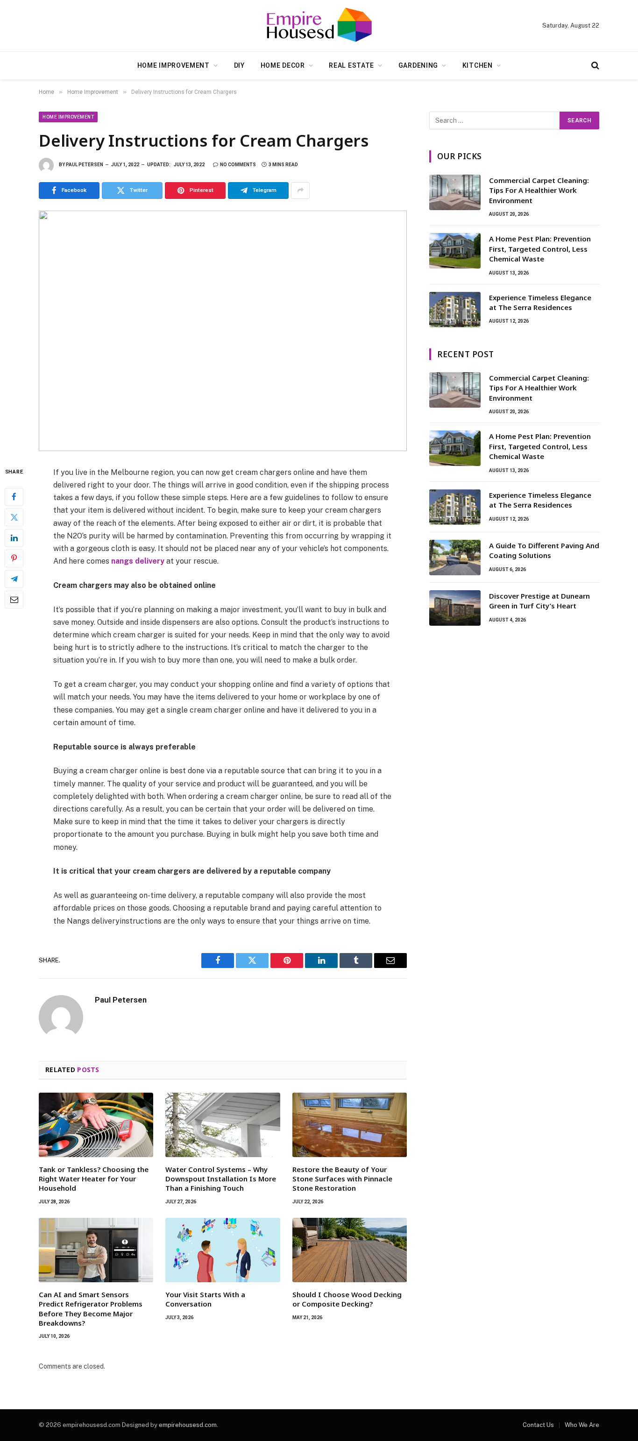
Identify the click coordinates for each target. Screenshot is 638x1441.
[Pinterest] (14, 558)
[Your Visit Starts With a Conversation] (222, 1250)
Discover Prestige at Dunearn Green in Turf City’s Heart (539, 600)
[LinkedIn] (14, 537)
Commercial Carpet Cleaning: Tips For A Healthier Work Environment (539, 190)
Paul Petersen (84, 164)
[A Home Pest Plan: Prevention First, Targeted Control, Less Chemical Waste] (455, 250)
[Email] (14, 599)
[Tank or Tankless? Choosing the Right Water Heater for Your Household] (96, 1125)
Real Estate (351, 65)
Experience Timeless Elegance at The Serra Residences (540, 302)
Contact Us (538, 1424)
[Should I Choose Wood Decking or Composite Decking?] (349, 1250)
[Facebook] (14, 496)
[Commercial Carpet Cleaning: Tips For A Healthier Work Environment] (455, 192)
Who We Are (582, 1424)
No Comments (238, 164)
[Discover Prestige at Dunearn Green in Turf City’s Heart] (455, 608)
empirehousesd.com (188, 1424)
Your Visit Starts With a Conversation (205, 1299)
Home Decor (283, 65)
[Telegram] (14, 578)
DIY (239, 65)
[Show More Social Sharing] (300, 190)
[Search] (594, 65)
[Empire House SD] (319, 25)
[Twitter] (14, 517)
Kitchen (477, 65)
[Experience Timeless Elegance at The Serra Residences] (455, 309)
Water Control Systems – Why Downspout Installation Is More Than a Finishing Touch (220, 1179)
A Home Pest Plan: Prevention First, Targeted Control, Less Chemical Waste (540, 248)
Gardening (418, 65)
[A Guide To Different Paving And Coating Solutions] (455, 557)
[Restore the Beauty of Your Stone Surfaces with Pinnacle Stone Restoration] (349, 1125)
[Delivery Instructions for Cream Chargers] (223, 331)
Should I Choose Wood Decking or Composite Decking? (347, 1299)
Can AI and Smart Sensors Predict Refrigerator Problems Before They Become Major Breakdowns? (90, 1309)
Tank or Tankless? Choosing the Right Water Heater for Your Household (94, 1179)
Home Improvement (173, 65)
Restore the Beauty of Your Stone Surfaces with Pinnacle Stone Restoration (342, 1179)
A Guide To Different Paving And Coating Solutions (544, 550)
